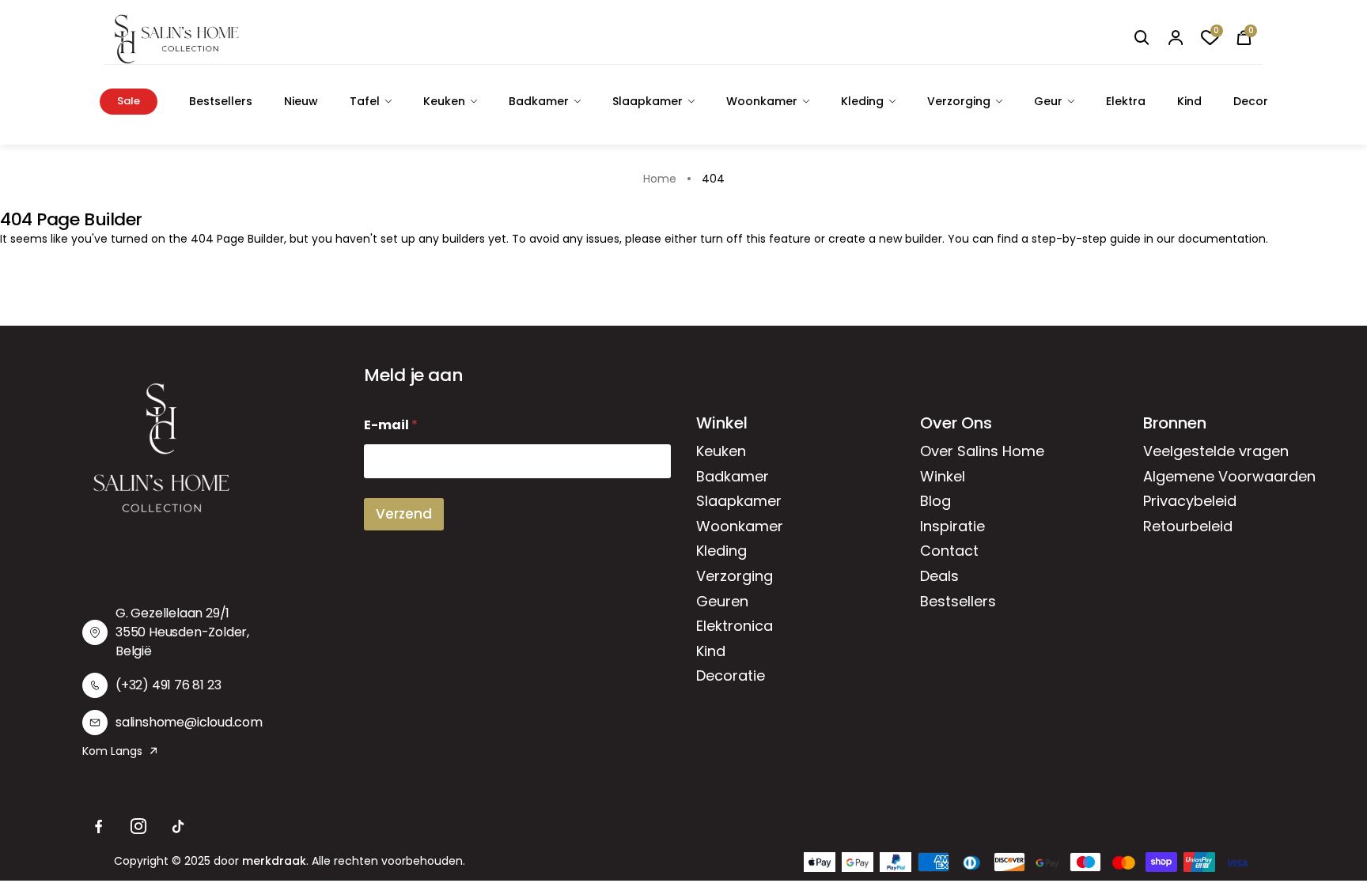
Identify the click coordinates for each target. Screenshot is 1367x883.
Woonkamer (761, 101)
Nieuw (301, 101)
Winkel (942, 476)
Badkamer (539, 101)
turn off (721, 239)
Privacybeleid (1189, 501)
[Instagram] (138, 826)
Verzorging (958, 101)
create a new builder (885, 239)
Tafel (365, 101)
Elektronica (734, 626)
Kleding (862, 101)
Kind (1189, 101)
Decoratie (730, 675)
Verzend (404, 513)
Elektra (1125, 101)
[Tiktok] (178, 826)
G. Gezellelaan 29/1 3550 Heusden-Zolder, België (182, 632)
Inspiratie (952, 526)
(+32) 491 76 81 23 (168, 685)
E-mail (391, 424)
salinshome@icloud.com (189, 722)
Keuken (444, 101)
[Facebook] (98, 826)
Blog (935, 501)
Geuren (722, 601)
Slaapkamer (647, 101)
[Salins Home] (177, 39)
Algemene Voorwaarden (1229, 476)
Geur (1048, 101)
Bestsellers (220, 101)
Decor (1250, 101)
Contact (949, 550)
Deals (939, 576)
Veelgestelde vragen (1216, 451)
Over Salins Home (982, 451)
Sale (128, 100)
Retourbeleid (1188, 526)
